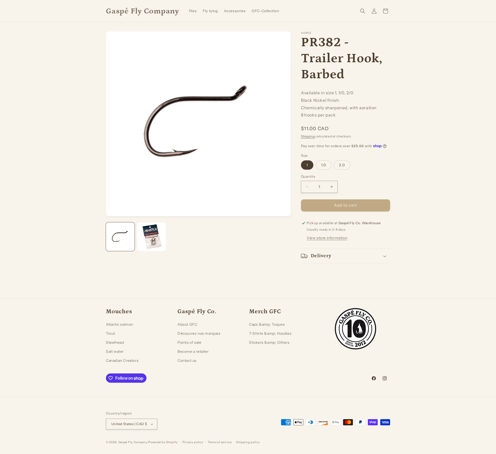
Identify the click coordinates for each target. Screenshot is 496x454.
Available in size (317, 92)
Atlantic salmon (119, 324)
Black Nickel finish (320, 100)
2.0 (342, 165)
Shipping (308, 136)
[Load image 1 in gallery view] (120, 236)
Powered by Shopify (163, 442)
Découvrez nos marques (199, 333)
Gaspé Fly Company (133, 442)
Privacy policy (192, 442)
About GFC (187, 324)
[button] (362, 11)
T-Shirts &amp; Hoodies (270, 333)
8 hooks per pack (318, 115)
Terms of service (219, 442)
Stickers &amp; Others (269, 342)
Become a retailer (192, 351)
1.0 (323, 165)
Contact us (187, 360)
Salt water (115, 351)
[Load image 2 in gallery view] (151, 236)
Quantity (308, 176)
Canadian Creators (122, 360)
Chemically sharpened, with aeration (339, 107)
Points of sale (189, 342)
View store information (327, 238)
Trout (110, 333)
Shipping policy (248, 442)
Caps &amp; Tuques (267, 324)
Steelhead (115, 342)
